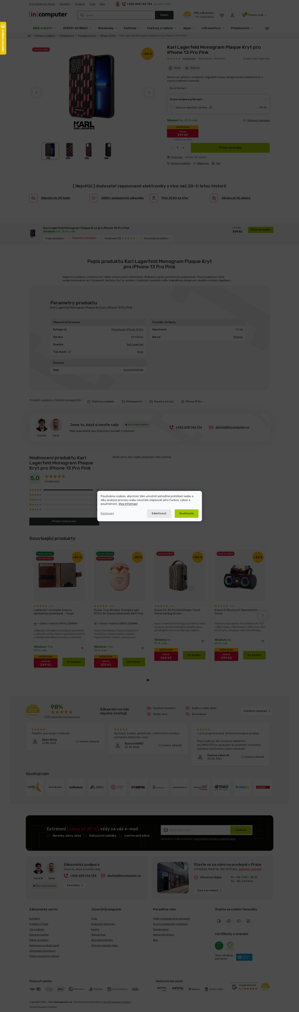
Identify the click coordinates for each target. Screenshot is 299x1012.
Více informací (128, 504)
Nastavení (107, 513)
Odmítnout (159, 513)
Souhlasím (186, 513)
